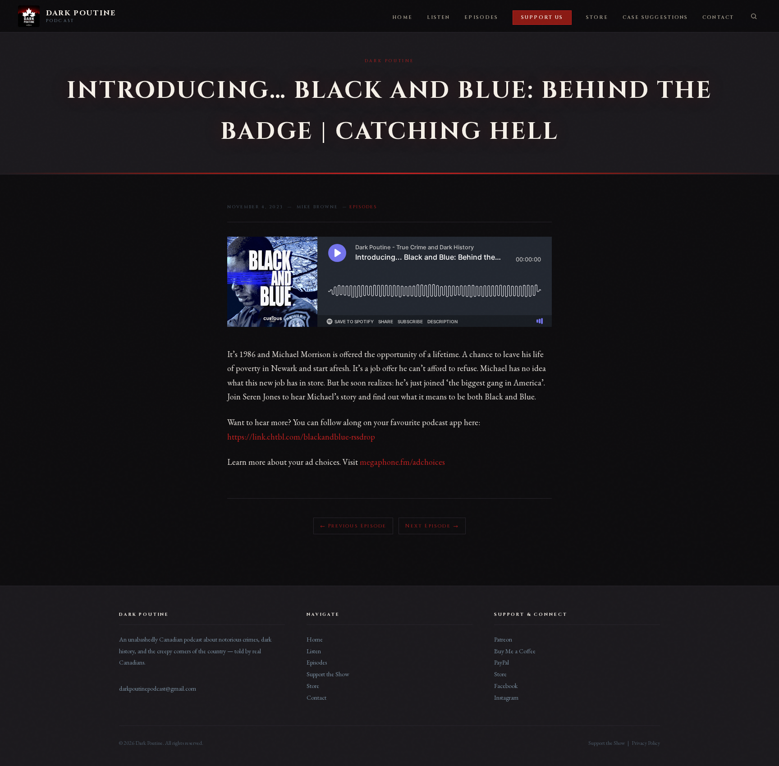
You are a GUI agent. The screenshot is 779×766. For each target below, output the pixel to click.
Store (597, 17)
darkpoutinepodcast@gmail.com (157, 688)
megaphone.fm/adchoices (402, 462)
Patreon (503, 639)
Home (402, 17)
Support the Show (328, 674)
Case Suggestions (655, 17)
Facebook (506, 686)
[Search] (753, 16)
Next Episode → (432, 526)
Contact (718, 17)
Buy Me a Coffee (515, 651)
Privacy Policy (646, 743)
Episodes (481, 17)
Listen (438, 17)
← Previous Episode (353, 526)
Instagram (506, 697)
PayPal (501, 662)
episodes (363, 207)
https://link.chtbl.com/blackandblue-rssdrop (301, 436)
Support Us (542, 17)
